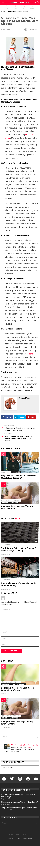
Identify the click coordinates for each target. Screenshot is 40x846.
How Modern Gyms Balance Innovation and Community (19, 584)
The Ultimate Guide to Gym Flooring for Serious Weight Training (19, 549)
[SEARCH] (35, 2)
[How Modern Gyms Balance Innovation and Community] (20, 567)
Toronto (29, 354)
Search (36, 737)
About (18, 839)
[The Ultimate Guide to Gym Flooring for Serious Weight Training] (20, 532)
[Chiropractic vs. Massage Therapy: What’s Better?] (20, 493)
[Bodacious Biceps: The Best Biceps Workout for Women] (20, 674)
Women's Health (18, 684)
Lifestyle (14, 502)
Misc (18, 519)
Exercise (16, 472)
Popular (15, 8)
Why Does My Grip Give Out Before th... (24, 745)
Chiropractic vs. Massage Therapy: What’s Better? (17, 507)
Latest (6, 8)
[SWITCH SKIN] (38, 2)
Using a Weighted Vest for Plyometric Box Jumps (19, 808)
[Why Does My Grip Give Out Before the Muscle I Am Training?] (20, 462)
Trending (32, 8)
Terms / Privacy (27, 839)
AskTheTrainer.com (19, 2)
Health (5, 502)
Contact (10, 839)
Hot (24, 8)
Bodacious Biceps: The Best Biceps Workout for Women (17, 689)
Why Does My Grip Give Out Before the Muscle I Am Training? (18, 476)
